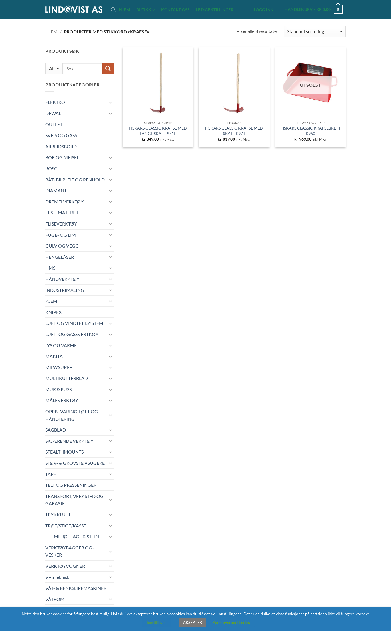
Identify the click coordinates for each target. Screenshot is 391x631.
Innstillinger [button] (156, 622)
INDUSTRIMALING (64, 290)
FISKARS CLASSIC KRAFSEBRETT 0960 (311, 131)
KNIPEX (53, 312)
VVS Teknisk (57, 577)
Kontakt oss (175, 9)
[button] (264, 9)
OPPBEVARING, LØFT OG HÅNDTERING (71, 415)
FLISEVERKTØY (61, 223)
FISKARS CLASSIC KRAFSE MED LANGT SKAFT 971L (158, 131)
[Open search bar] (113, 9)
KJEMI (52, 301)
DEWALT (54, 113)
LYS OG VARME (61, 345)
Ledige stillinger (215, 9)
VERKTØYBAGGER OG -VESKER (70, 551)
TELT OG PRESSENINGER (70, 485)
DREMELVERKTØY (64, 201)
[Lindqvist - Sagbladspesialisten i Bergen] (73, 9)
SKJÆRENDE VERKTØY (69, 441)
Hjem (124, 9)
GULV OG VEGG (62, 245)
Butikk (143, 9)
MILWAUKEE (58, 367)
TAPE (50, 474)
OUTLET (53, 124)
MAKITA (54, 356)
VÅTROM (54, 599)
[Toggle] (110, 102)
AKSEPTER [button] (192, 622)
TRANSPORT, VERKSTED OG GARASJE (74, 499)
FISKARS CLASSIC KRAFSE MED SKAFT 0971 (234, 131)
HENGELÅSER (59, 257)
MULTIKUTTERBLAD (66, 378)
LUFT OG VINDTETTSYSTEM (74, 323)
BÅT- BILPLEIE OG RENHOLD (75, 179)
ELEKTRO (55, 102)
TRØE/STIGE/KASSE (65, 525)
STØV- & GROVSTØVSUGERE (75, 463)
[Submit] (108, 68)
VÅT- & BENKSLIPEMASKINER (75, 588)
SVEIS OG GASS (61, 135)
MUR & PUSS (58, 389)
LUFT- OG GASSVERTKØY (71, 334)
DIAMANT (56, 190)
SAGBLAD (55, 429)
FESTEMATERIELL (63, 212)
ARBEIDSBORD (61, 146)
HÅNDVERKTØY (62, 279)
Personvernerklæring (231, 622)
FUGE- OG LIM (60, 235)
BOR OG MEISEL (62, 157)
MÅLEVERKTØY (61, 400)
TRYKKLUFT (58, 514)
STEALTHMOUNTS (64, 451)
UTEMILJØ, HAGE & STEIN (72, 536)
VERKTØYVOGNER (65, 566)
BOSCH (53, 168)
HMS (50, 267)
